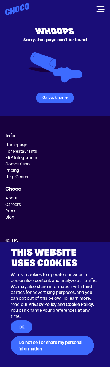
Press (10, 211)
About (11, 198)
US (15, 241)
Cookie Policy (79, 304)
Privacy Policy (42, 304)
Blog (9, 217)
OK (21, 327)
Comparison (17, 164)
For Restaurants (21, 151)
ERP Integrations (21, 157)
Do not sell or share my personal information (50, 345)
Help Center (17, 177)
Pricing (12, 170)
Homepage (16, 145)
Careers (13, 204)
